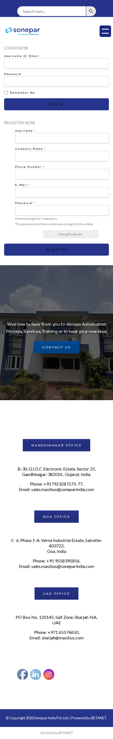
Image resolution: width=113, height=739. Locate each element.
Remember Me (22, 92)
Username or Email (21, 56)
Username (25, 130)
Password (12, 74)
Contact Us (56, 347)
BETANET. (99, 718)
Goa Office (56, 517)
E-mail (22, 185)
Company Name (30, 149)
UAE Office (56, 594)
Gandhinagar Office (56, 445)
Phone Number (29, 167)
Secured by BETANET (56, 733)
